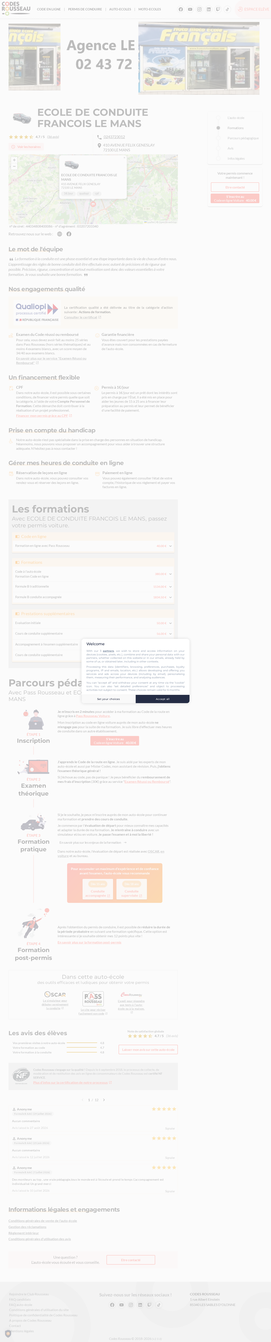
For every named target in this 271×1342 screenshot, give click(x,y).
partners (108, 650)
